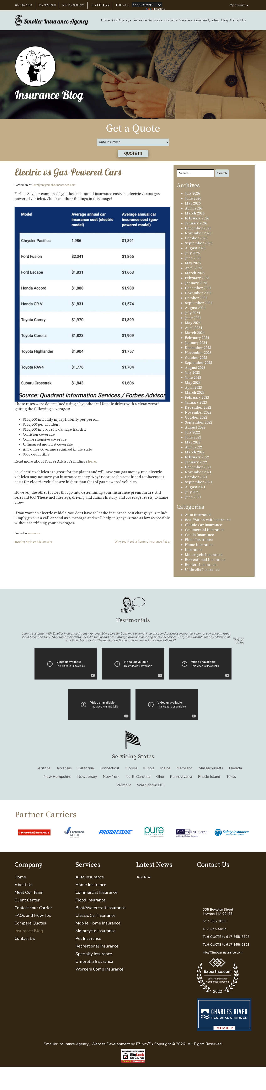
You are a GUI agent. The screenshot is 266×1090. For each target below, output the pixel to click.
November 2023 (198, 352)
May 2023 (193, 382)
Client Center (27, 909)
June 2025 (193, 258)
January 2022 (196, 462)
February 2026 (197, 218)
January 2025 (196, 283)
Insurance (34, 533)
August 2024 (195, 308)
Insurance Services (146, 20)
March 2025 (194, 273)
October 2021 (196, 477)
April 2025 (193, 268)
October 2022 (196, 417)
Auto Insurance (198, 515)
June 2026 (193, 198)
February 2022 (197, 457)
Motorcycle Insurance (204, 554)
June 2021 (193, 497)
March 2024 (194, 332)
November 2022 (198, 412)
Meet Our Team (29, 901)
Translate (159, 9)
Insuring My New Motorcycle (33, 542)
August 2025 (195, 248)
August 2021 (195, 487)
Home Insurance (199, 544)
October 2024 (196, 298)
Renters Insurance (201, 564)
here (92, 461)
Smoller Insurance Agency (66, 1052)
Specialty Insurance (93, 963)
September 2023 (198, 362)
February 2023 (197, 397)
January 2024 (196, 342)
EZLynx (142, 1052)
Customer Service (177, 20)
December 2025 (198, 228)
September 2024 (198, 303)
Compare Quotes (206, 20)
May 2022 (193, 442)
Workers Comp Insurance (99, 978)
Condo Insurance (199, 534)
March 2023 (194, 392)
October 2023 (196, 357)
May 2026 (193, 203)
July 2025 (192, 253)
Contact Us (238, 20)
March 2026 (194, 213)
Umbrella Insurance (202, 569)
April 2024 (193, 327)
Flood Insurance (199, 539)
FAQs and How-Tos (33, 924)
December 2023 (198, 347)
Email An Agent (100, 5)
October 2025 (196, 238)
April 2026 (193, 208)
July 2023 (192, 372)
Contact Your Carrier (33, 916)
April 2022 (193, 447)
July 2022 (192, 432)
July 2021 (192, 492)
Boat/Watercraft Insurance (208, 520)
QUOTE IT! (133, 153)
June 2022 (193, 437)
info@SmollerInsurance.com (223, 961)
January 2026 (196, 223)
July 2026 (192, 193)
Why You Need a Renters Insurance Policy (142, 542)
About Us (23, 893)
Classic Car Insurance (203, 524)
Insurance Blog (29, 940)
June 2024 (193, 317)
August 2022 (195, 427)
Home (105, 20)
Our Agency (120, 20)
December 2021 (198, 467)
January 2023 (196, 402)
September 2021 (198, 482)
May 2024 (193, 322)
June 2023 (193, 377)
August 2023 (195, 367)
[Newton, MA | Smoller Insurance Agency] (52, 20)
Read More (144, 886)
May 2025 (193, 263)
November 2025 (198, 233)
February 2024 (197, 337)
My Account (238, 5)
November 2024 (198, 293)
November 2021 (198, 472)
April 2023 (193, 387)
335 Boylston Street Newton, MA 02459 (218, 920)
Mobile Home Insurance (97, 932)
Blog (224, 20)
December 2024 (198, 288)
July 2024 (192, 313)
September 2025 (198, 243)
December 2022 (198, 407)
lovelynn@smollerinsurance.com (54, 185)
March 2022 (194, 452)
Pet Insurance (88, 947)
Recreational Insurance (205, 559)
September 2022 (198, 422)
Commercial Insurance (204, 529)
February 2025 (197, 278)
